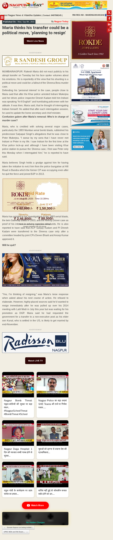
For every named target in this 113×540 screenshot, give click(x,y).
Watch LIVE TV (35, 361)
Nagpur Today (61, 21)
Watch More (37, 505)
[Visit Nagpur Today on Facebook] (106, 15)
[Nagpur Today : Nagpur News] (23, 6)
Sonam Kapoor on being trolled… (18, 527)
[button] (18, 395)
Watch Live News (35, 41)
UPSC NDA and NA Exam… (16, 532)
